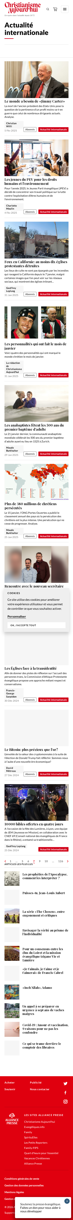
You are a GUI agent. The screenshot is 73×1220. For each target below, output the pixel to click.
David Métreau (11, 769)
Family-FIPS (31, 1147)
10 (46, 861)
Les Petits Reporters (35, 1142)
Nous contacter (39, 1089)
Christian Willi (11, 125)
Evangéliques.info (34, 1126)
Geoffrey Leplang (11, 289)
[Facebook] (66, 1093)
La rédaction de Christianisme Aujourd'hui (14, 367)
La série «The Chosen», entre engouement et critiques (43, 913)
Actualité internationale (53, 129)
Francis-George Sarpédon (11, 693)
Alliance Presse (33, 1163)
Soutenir (10, 1089)
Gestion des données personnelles (24, 1185)
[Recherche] (48, 9)
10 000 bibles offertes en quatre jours (33, 824)
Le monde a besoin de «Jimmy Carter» (34, 101)
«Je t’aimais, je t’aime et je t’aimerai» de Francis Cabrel (42, 971)
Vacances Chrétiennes (37, 1158)
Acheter (9, 1082)
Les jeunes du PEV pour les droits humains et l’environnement (30, 181)
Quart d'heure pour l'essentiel (41, 1153)
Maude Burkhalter (12, 449)
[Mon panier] (55, 9)
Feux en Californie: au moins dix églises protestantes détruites (35, 264)
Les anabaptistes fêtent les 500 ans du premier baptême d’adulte (34, 427)
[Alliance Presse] (11, 1123)
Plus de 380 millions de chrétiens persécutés (30, 506)
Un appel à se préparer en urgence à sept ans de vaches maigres (43, 1010)
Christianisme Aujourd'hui (39, 1121)
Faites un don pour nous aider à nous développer (40, 1209)
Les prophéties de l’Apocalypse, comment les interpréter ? (44, 876)
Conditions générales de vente (21, 1178)
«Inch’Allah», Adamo (37, 988)
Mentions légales (14, 1192)
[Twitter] (66, 1084)
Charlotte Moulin (11, 207)
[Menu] (65, 9)
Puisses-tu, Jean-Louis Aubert (43, 893)
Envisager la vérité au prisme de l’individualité (45, 932)
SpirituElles (30, 1137)
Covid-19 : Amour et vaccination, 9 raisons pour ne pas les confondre (45, 1028)
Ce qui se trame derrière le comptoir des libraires (41, 1045)
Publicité (35, 1082)
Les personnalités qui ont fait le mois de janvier (35, 346)
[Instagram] (66, 1102)
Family (28, 1132)
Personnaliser (16, 616)
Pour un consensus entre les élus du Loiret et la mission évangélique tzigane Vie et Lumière (42, 954)
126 (60, 861)
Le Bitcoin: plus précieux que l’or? (31, 749)
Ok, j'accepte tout (23, 625)
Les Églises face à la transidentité (30, 668)
